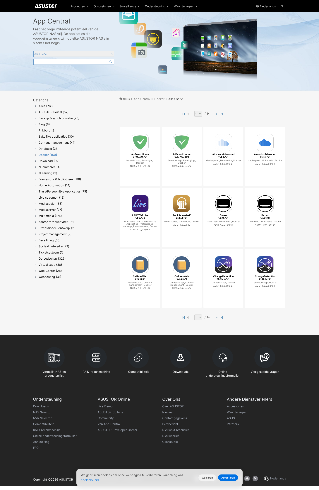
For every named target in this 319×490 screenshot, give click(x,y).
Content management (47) (57, 142)
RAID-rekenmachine (47, 430)
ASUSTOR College (110, 412)
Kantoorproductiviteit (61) (57, 222)
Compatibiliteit (43, 424)
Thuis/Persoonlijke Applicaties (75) (63, 191)
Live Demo (105, 406)
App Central (142, 99)
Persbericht (170, 424)
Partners (233, 424)
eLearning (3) (48, 173)
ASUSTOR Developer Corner (117, 430)
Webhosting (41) (50, 277)
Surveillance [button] (128, 6)
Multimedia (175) (50, 216)
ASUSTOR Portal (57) (53, 112)
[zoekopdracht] (282, 6)
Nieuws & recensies (175, 430)
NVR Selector (42, 418)
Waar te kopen (237, 412)
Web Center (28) (50, 271)
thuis (126, 99)
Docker (159, 99)
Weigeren (207, 477)
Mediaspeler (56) (50, 203)
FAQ (36, 448)
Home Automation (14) (54, 185)
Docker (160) (48, 155)
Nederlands (267, 6)
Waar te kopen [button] (184, 6)
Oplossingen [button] (103, 6)
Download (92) (49, 161)
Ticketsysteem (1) (51, 252)
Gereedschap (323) (52, 258)
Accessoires (235, 406)
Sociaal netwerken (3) (54, 246)
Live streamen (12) (51, 197)
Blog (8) (44, 124)
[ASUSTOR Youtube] (247, 478)
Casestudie (170, 442)
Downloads (41, 406)
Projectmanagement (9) (55, 234)
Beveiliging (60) (50, 240)
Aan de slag (41, 442)
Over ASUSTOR (173, 406)
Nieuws (167, 412)
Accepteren (228, 477)
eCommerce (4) (50, 167)
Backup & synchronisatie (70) (59, 118)
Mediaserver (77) (50, 210)
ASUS (231, 418)
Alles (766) (46, 106)
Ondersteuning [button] (155, 6)
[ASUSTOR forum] (255, 478)
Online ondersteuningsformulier (55, 436)
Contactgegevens (174, 418)
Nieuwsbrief (170, 436)
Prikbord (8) (47, 130)
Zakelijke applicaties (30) (56, 136)
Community (106, 418)
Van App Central (109, 424)
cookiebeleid (90, 480)
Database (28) (49, 149)
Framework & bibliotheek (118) (60, 179)
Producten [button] (78, 6)
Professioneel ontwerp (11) (57, 228)
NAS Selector (42, 412)
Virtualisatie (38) (50, 264)
